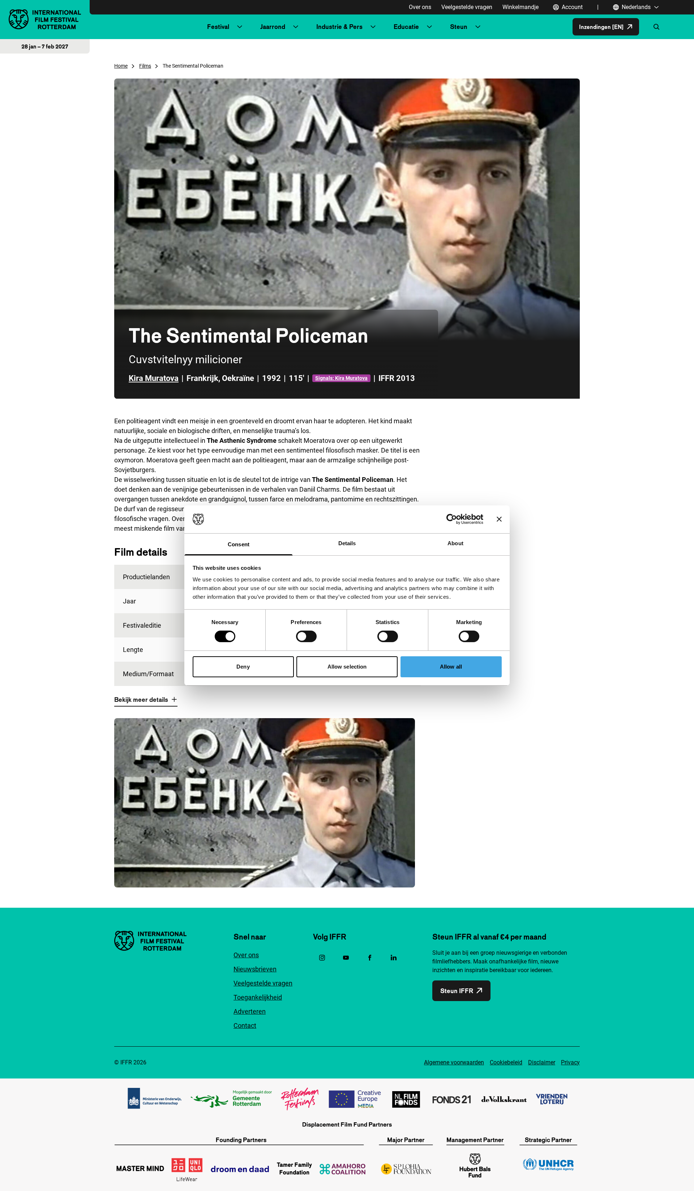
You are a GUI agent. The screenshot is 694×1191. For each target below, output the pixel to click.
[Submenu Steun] (478, 26)
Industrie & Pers (339, 26)
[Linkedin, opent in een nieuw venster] (394, 958)
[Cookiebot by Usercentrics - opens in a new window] (451, 519)
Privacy (570, 1062)
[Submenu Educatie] (429, 26)
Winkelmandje (520, 7)
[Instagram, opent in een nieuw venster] (322, 958)
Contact (245, 1025)
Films (145, 66)
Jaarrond (272, 26)
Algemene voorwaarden (454, 1062)
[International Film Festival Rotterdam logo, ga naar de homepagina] (45, 19)
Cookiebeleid (506, 1062)
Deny (242, 667)
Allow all (451, 667)
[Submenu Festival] (240, 26)
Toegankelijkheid (258, 997)
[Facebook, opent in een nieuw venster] (370, 958)
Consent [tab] (238, 544)
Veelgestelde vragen (466, 7)
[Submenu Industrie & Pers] (373, 26)
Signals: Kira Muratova (341, 378)
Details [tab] (347, 543)
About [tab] (455, 543)
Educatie (406, 26)
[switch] (306, 636)
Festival (218, 26)
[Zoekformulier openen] (656, 26)
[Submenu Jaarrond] (296, 26)
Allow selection (347, 667)
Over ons (420, 7)
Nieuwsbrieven (255, 969)
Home (121, 66)
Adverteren (250, 1011)
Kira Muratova (154, 378)
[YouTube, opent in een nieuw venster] (346, 958)
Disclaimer (541, 1062)
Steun (458, 26)
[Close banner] (499, 519)
